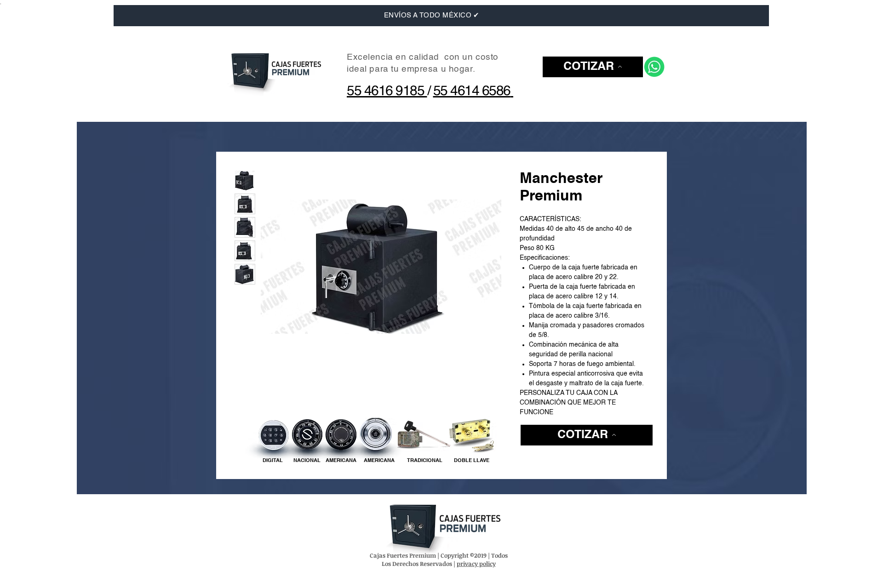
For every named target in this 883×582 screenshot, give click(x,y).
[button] (593, 67)
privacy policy (476, 563)
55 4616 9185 (387, 91)
